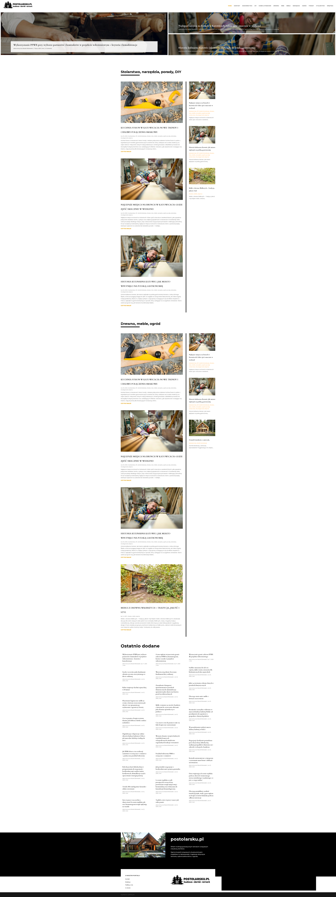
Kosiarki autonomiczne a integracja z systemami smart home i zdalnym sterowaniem (201, 760)
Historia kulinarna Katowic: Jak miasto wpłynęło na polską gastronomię (217, 47)
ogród (304, 6)
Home (230, 6)
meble (288, 6)
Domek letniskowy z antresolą (199, 440)
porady (311, 6)
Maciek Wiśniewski (28, 48)
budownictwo (247, 6)
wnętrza (330, 6)
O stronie (127, 888)
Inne (282, 6)
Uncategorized (263, 29)
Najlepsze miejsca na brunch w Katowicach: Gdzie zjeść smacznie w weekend (219, 25)
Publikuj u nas (129, 885)
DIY (255, 6)
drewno (276, 6)
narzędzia (296, 6)
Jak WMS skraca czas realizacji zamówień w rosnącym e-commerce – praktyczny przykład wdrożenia (134, 754)
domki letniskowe (265, 6)
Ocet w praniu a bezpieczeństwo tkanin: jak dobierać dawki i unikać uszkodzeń (134, 720)
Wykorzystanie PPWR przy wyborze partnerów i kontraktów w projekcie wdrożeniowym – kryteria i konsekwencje (75, 44)
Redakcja (127, 882)
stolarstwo (320, 6)
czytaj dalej (126, 151)
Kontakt (237, 6)
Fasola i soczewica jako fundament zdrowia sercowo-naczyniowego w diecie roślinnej (133, 674)
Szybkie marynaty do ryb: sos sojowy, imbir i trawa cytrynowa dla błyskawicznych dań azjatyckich (200, 670)
